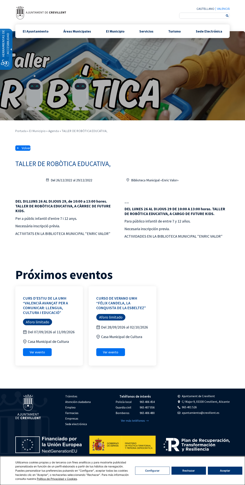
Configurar (152, 470)
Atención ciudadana (78, 402)
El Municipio (37, 131)
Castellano (205, 8)
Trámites (71, 396)
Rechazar (188, 470)
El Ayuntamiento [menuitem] (35, 31)
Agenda (53, 131)
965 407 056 (147, 407)
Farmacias (71, 413)
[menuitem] (78, 396)
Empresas (71, 418)
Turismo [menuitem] (174, 31)
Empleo (70, 407)
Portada (21, 131)
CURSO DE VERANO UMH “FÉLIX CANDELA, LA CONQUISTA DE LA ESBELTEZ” (121, 303)
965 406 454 (147, 402)
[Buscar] (227, 16)
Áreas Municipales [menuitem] (77, 31)
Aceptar (225, 470)
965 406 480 (147, 413)
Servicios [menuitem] (146, 31)
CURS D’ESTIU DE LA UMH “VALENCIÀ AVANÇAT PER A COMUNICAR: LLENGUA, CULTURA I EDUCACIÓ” (45, 305)
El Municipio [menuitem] (115, 31)
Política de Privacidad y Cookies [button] (57, 478)
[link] (41, 13)
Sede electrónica (76, 424)
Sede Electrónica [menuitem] (209, 31)
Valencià (223, 8)
